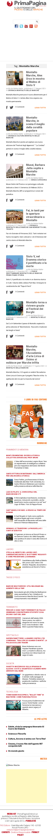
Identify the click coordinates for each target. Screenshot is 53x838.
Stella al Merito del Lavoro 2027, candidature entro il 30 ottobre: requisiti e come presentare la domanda (26, 554)
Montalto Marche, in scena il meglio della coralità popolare (35, 124)
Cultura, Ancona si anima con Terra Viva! (27, 739)
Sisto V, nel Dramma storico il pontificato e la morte (36, 261)
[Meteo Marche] (13, 765)
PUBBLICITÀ (31, 820)
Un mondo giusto (16, 751)
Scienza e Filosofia (17, 734)
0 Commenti (19, 107)
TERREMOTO (12, 607)
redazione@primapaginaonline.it (20, 830)
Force (34, 271)
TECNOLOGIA (12, 692)
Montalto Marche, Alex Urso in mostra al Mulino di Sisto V (35, 79)
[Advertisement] (26, 44)
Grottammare (12, 273)
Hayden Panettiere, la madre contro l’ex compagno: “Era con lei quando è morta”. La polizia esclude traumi (26, 640)
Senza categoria (39, 180)
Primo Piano (11, 275)
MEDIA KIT (11, 813)
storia (21, 275)
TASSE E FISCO (13, 577)
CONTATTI (6, 832)
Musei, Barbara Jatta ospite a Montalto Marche (35, 169)
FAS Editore (5, 825)
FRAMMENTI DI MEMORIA (17, 449)
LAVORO (9, 549)
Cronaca (12, 90)
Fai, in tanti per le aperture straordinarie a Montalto (35, 215)
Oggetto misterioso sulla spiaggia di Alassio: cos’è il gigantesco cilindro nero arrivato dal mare (26, 669)
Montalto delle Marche (28, 90)
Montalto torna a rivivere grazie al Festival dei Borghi (36, 307)
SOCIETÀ (10, 663)
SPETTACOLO (12, 635)
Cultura (20, 136)
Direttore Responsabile (20, 832)
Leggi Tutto (40, 108)
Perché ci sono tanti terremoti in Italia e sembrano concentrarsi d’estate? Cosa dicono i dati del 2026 (25, 612)
